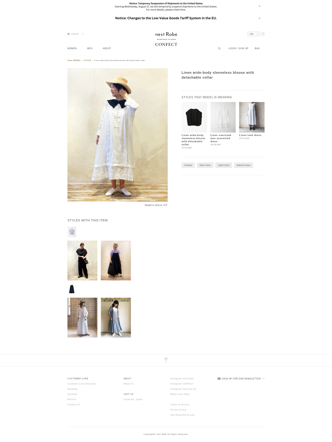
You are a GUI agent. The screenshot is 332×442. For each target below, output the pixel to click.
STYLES (87, 60)
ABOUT (107, 48)
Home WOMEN (73, 60)
